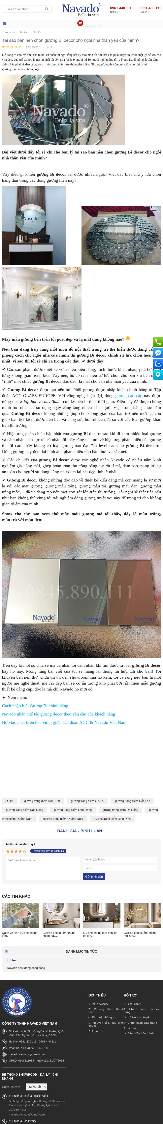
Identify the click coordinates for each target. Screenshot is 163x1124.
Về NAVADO (99, 1003)
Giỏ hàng (92, 22)
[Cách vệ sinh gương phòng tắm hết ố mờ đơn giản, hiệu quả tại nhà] (20, 916)
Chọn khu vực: (11, 1087)
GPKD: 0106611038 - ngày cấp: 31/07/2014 (36, 1060)
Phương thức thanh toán (106, 1010)
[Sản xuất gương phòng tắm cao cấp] (81, 9)
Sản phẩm (134, 1003)
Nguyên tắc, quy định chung (106, 1024)
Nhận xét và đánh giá (20, 844)
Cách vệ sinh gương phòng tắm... (19, 934)
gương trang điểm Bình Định (112, 818)
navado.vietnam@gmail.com (27, 1054)
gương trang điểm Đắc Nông (24, 809)
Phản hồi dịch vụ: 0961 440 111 (29, 1047)
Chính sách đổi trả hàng (141, 1010)
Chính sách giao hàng (142, 1022)
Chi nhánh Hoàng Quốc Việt (28, 1096)
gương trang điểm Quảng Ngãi (63, 818)
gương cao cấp (128, 395)
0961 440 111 (121, 8)
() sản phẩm (93, 26)
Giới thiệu (97, 995)
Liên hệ (96, 1031)
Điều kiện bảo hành (140, 1033)
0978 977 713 (17, 1109)
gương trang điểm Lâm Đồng (73, 809)
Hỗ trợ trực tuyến (139, 1017)
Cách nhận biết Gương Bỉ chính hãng (35, 705)
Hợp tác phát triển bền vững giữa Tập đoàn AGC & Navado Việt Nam (64, 722)
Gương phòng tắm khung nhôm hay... (59, 934)
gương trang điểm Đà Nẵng (120, 809)
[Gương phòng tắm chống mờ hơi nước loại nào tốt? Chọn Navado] (142, 916)
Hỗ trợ (130, 995)
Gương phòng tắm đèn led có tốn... (100, 934)
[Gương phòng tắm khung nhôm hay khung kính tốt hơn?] (61, 916)
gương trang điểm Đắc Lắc (132, 801)
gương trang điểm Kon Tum (42, 801)
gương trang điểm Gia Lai (87, 801)
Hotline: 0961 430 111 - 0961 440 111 (32, 1041)
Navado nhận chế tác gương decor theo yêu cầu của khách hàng (58, 714)
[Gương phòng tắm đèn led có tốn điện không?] (101, 916)
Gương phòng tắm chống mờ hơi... (140, 934)
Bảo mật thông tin (103, 1017)
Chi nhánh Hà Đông (22, 1121)
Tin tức (132, 1028)
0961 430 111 (150, 8)
